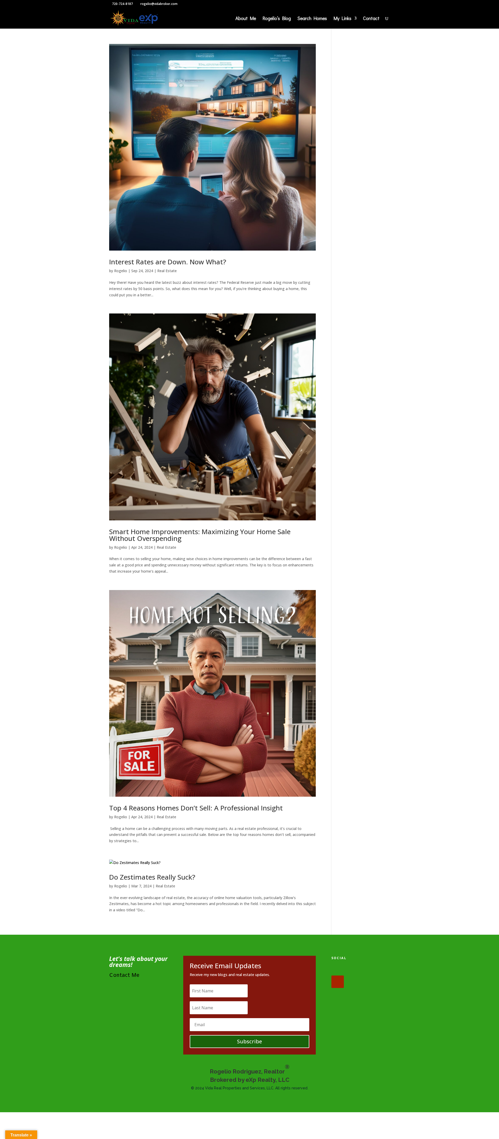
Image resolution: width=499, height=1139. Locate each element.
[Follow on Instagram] (370, 969)
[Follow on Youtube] (337, 982)
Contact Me (124, 975)
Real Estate (167, 270)
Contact (371, 18)
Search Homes (312, 18)
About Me (245, 18)
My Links (342, 18)
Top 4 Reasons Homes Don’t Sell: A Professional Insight (196, 808)
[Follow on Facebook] (337, 969)
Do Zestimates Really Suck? (152, 877)
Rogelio (120, 270)
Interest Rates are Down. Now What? (167, 261)
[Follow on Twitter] (353, 969)
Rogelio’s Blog (276, 18)
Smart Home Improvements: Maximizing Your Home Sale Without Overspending (200, 535)
